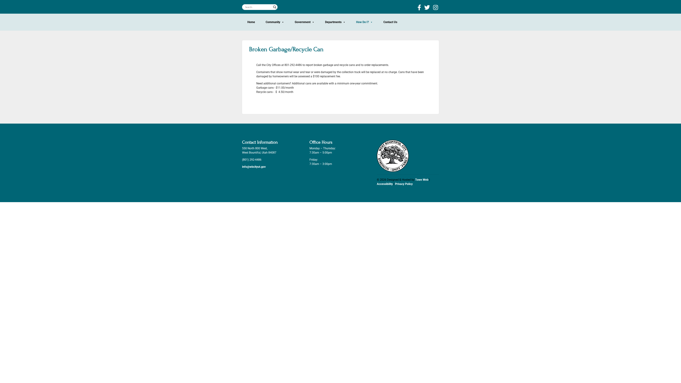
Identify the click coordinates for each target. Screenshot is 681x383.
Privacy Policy (404, 184)
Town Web (421, 179)
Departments (333, 22)
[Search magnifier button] (274, 7)
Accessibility (385, 184)
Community (273, 22)
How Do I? (362, 22)
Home (251, 22)
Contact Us (390, 22)
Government (303, 22)
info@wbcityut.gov (254, 166)
